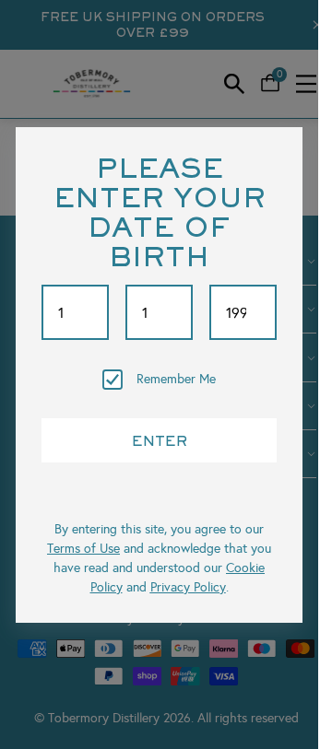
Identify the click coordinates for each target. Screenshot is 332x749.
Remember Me (176, 379)
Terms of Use (83, 548)
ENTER (159, 440)
